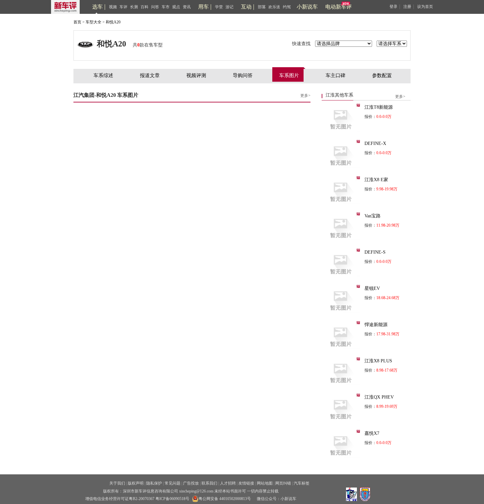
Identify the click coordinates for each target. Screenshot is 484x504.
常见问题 (172, 483)
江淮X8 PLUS (378, 360)
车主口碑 (335, 75)
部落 (262, 7)
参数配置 (382, 75)
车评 (123, 7)
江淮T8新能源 (378, 107)
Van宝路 (372, 215)
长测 (134, 7)
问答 (155, 7)
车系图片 (289, 75)
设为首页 (425, 6)
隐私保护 (154, 483)
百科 (144, 7)
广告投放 (191, 483)
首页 (77, 22)
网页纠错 (283, 483)
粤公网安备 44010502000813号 (225, 498)
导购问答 (243, 75)
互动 (246, 7)
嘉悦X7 (371, 433)
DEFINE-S (375, 252)
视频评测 (196, 75)
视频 (113, 7)
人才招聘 (228, 483)
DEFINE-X (375, 143)
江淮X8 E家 (376, 179)
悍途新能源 (376, 324)
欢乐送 (274, 7)
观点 (176, 7)
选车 (97, 7)
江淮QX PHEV (379, 397)
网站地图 (265, 483)
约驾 (287, 7)
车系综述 (103, 75)
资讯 (187, 7)
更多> (305, 95)
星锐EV (372, 288)
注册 (407, 6)
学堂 (219, 7)
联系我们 (209, 483)
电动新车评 (338, 7)
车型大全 (93, 22)
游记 (229, 7)
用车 (203, 7)
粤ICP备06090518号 (172, 498)
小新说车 (307, 7)
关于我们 (117, 483)
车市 (166, 7)
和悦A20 (113, 22)
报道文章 (150, 75)
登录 (393, 6)
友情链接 (246, 483)
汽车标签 (301, 483)
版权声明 (136, 483)
